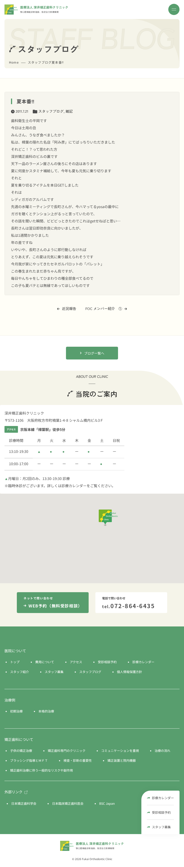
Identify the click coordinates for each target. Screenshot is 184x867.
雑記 (69, 111)
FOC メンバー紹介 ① (103, 308)
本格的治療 (46, 711)
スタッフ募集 (161, 827)
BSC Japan (107, 803)
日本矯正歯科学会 (23, 803)
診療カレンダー (163, 798)
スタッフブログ (51, 111)
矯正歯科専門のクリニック (66, 750)
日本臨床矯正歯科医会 (67, 803)
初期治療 (16, 711)
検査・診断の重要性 (78, 760)
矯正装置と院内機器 (121, 760)
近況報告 (69, 308)
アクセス (76, 662)
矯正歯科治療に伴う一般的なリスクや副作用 (41, 770)
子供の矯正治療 (21, 750)
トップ (15, 662)
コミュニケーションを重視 (120, 750)
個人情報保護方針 (129, 671)
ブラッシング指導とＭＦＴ (29, 760)
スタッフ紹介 (19, 671)
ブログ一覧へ (94, 353)
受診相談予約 (161, 812)
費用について (44, 662)
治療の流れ (162, 750)
